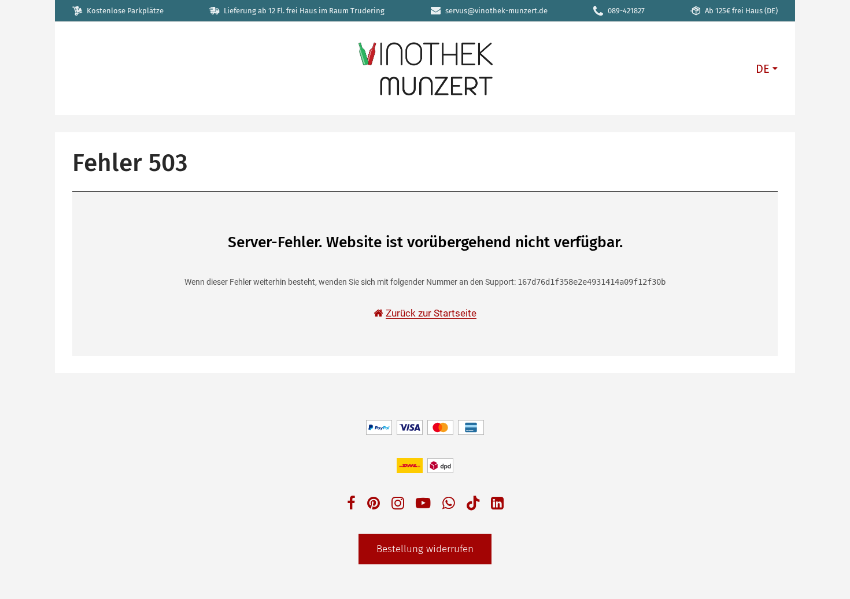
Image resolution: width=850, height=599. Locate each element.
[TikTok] (473, 506)
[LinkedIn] (497, 504)
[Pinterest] (373, 504)
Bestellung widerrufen (425, 549)
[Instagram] (397, 504)
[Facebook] (351, 504)
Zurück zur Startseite (431, 313)
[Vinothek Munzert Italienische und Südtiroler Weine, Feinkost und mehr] (425, 68)
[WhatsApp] (448, 504)
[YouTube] (423, 504)
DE (763, 69)
